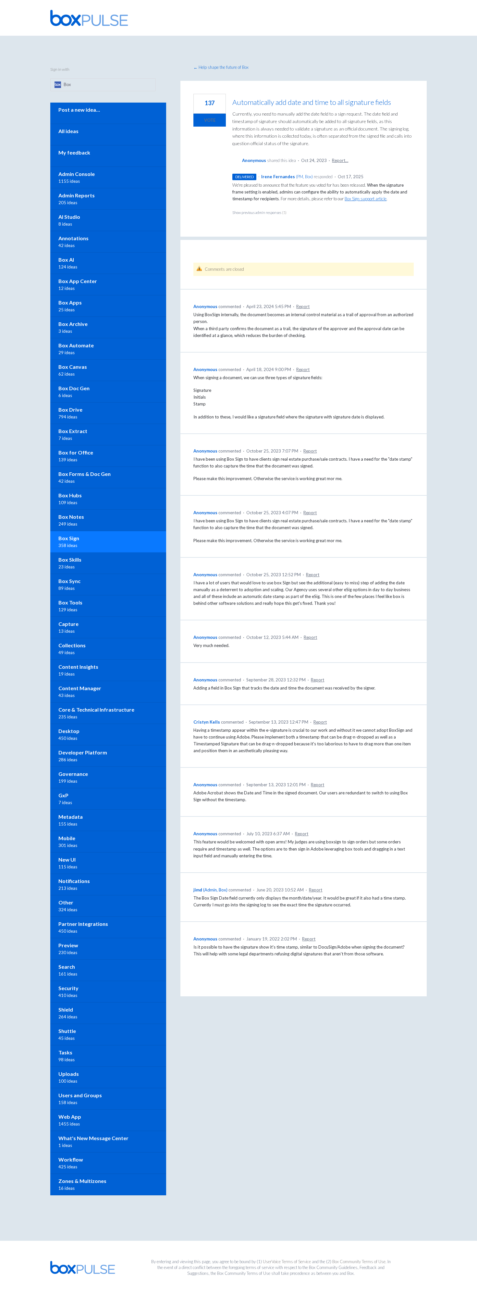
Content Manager (79, 688)
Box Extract (72, 431)
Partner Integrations (83, 924)
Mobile (66, 838)
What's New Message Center (93, 1138)
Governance (73, 774)
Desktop (69, 731)
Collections (72, 645)
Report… (340, 160)
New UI (67, 859)
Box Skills (69, 559)
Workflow (70, 1159)
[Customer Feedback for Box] (89, 18)
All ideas (68, 131)
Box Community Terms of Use (358, 1261)
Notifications (74, 881)
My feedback (74, 152)
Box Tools (70, 602)
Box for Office (75, 452)
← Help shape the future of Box (221, 67)
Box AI (66, 259)
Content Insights (78, 667)
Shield (65, 1009)
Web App (69, 1117)
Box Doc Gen (74, 388)
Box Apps (70, 302)
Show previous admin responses (259, 212)
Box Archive (73, 324)
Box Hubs (70, 495)
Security (68, 988)
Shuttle (67, 1031)
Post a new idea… (79, 109)
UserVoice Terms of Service (287, 1261)
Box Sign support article (365, 198)
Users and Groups (80, 1095)
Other (65, 902)
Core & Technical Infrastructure (96, 709)
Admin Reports (76, 195)
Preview (68, 945)
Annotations (73, 238)
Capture (68, 624)
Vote (209, 120)
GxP (63, 795)
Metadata (70, 817)
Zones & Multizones (82, 1181)
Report (303, 306)
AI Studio (69, 217)
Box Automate (76, 345)
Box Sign (68, 538)
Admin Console (76, 174)
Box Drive (70, 409)
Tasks (65, 1052)
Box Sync (69, 581)
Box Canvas (72, 367)
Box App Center (77, 281)
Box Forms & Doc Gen (84, 474)
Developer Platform (82, 752)
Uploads (68, 1074)
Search (66, 967)
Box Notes (71, 517)
